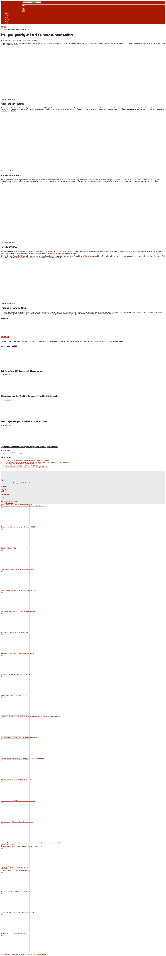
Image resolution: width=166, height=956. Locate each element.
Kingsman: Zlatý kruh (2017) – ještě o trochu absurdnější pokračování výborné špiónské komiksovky (31, 716)
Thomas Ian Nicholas (19, 256)
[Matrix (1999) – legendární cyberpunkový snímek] (15, 865)
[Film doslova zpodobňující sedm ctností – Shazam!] (15, 673)
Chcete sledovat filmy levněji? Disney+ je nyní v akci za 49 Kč (23, 465)
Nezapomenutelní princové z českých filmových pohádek (18, 527)
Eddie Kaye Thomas (153, 256)
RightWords (9, 503)
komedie (25, 40)
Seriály (7, 21)
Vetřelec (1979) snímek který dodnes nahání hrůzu (16, 870)
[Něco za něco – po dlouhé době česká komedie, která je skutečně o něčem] (83, 384)
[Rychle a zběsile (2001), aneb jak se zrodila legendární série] (15, 588)
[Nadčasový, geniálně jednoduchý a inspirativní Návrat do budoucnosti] (8, 844)
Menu (23, 6)
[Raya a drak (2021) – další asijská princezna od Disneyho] (15, 911)
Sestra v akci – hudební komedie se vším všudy (15, 632)
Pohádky (7, 19)
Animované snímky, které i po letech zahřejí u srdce (16, 891)
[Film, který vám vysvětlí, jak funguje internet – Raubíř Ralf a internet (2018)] (15, 953)
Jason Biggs (48, 253)
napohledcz (8, 450)
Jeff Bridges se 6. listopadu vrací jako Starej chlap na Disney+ (23, 463)
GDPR (2, 491)
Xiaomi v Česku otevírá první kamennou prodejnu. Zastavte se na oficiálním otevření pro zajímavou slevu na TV (38, 462)
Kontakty (3, 489)
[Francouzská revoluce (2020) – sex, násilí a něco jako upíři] (15, 609)
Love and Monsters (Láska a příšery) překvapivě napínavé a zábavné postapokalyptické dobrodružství (31, 843)
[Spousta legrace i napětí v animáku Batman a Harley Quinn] (83, 409)
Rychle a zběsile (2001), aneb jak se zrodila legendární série (19, 590)
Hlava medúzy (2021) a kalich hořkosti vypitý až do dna (17, 653)
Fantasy (7, 15)
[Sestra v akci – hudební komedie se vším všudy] (15, 631)
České (23, 9)
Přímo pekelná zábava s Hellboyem (11, 695)
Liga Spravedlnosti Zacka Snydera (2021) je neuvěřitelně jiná (19, 737)
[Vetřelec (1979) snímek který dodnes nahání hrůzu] (4, 868)
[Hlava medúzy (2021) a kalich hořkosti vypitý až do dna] (15, 652)
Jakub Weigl (8, 40)
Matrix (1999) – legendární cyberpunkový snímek (15, 867)
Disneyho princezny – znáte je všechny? (13, 933)
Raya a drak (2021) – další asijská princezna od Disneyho (18, 912)
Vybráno (34, 40)
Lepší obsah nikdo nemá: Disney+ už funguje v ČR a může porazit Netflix (29, 446)
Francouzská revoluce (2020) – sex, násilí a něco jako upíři (18, 611)
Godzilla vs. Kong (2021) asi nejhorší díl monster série (22, 370)
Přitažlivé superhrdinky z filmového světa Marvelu (16, 780)
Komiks (7, 13)
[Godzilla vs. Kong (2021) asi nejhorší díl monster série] (83, 359)
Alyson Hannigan (58, 253)
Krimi (23, 11)
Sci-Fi (6, 17)
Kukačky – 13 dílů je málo (8, 548)
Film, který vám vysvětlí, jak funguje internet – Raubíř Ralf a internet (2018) (23, 954)
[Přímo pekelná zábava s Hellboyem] (15, 694)
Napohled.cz (4, 501)
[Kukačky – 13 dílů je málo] (15, 546)
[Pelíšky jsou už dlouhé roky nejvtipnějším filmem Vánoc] (15, 567)
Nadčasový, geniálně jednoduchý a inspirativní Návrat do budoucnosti (21, 846)
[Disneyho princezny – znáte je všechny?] (15, 932)
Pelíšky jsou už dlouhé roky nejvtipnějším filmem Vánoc (17, 569)
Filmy (30, 40)
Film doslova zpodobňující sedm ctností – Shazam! (16, 674)
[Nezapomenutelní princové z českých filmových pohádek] (15, 525)
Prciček (7, 43)
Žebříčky (7, 23)
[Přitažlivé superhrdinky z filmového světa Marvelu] (15, 778)
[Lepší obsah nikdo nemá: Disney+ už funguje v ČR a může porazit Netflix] (83, 435)
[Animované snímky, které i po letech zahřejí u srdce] (15, 889)
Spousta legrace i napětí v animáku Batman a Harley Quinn (24, 421)
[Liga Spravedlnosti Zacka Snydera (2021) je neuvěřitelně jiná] (15, 736)
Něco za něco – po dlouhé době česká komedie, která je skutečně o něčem (30, 396)
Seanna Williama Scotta (86, 256)
